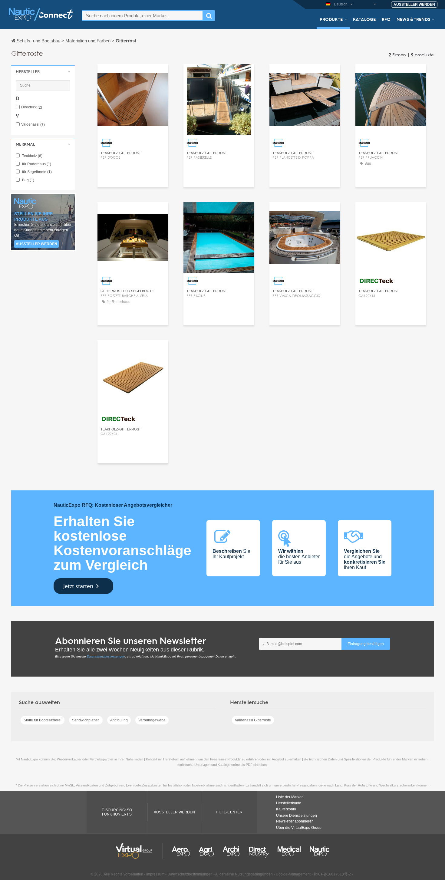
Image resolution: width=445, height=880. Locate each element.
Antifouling (119, 720)
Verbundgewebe (152, 720)
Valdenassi (33, 124)
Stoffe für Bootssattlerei (42, 720)
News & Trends (413, 19)
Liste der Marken (290, 797)
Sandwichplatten (86, 720)
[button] (43, 71)
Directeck (31, 107)
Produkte (331, 19)
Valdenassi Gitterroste (253, 720)
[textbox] (142, 15)
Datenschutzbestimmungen (106, 656)
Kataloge (364, 19)
